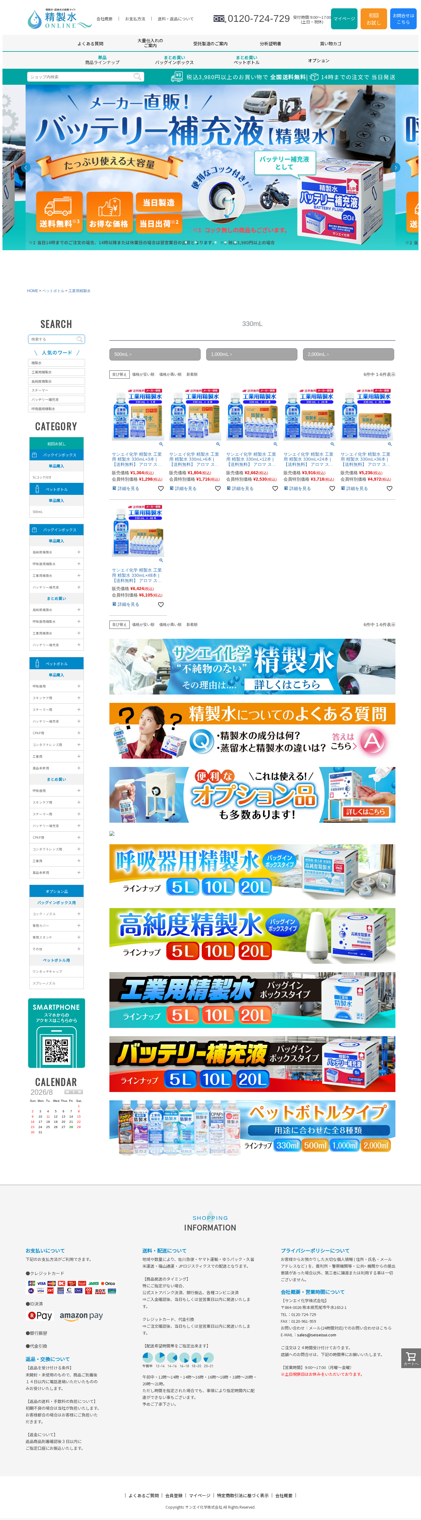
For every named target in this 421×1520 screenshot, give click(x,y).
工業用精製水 (79, 291)
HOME (32, 291)
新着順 (192, 374)
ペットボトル (53, 291)
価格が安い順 (143, 374)
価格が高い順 (170, 374)
